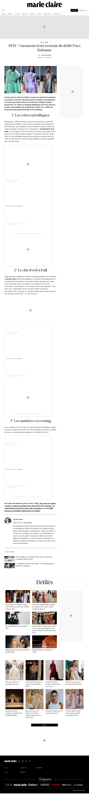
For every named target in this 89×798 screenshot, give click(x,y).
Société (32, 14)
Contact (23, 772)
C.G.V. (6, 772)
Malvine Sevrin (46, 55)
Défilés (44, 583)
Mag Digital (47, 14)
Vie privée (39, 767)
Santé (39, 14)
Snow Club (57, 14)
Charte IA (23, 767)
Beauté (10, 14)
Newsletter (83, 10)
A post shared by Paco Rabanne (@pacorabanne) (28, 233)
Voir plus (44, 725)
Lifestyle (25, 14)
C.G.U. (6, 767)
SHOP (74, 10)
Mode (4, 14)
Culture (17, 14)
